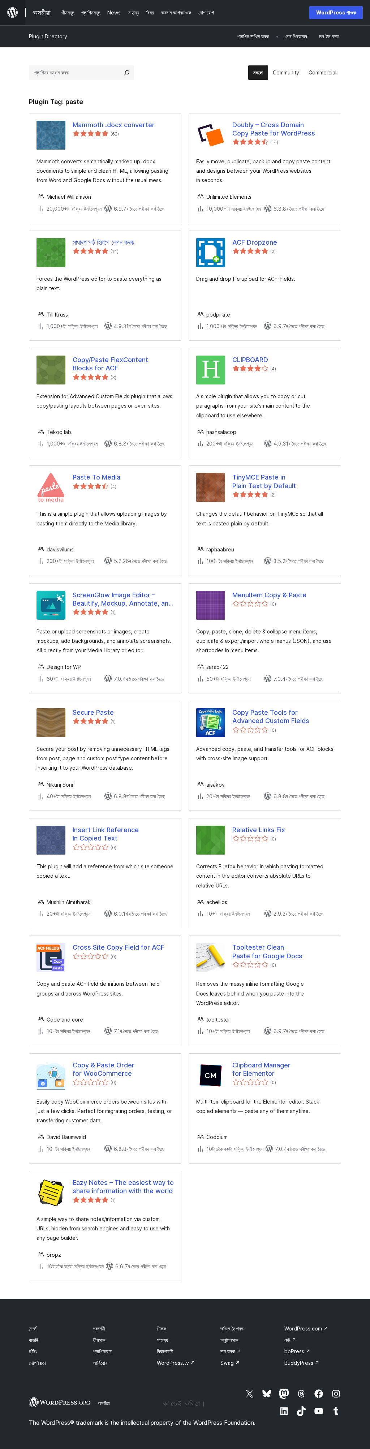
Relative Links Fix (258, 830)
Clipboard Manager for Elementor (261, 1069)
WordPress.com (306, 1328)
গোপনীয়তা (37, 1363)
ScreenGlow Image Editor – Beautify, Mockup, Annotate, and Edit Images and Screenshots (122, 599)
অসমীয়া (104, 1403)
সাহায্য (162, 1340)
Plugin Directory (48, 36)
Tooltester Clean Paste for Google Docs (267, 951)
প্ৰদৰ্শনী (99, 1328)
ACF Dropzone (254, 242)
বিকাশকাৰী (165, 1351)
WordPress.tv (176, 1363)
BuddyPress (301, 1363)
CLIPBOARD (250, 360)
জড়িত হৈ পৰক (232, 1328)
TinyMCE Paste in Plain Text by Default (264, 481)
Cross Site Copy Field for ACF (118, 947)
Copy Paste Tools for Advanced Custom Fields (270, 716)
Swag (230, 1363)
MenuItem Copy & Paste (269, 595)
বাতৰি (33, 1340)
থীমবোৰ (99, 1340)
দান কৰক (230, 1351)
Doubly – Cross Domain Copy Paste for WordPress (273, 129)
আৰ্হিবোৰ (100, 1363)
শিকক (161, 1328)
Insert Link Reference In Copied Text (106, 834)
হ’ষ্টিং (33, 1351)
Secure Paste (93, 712)
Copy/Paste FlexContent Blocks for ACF (110, 364)
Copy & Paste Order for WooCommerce (103, 1069)
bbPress (297, 1351)
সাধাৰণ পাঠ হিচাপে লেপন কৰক (103, 242)
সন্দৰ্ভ (32, 1328)
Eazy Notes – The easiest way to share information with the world (123, 1187)
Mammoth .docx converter (114, 125)
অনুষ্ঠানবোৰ (229, 1340)
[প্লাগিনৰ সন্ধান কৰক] (127, 72)
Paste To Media (96, 477)
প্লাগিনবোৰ (102, 1351)
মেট (290, 1340)
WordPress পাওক (336, 12)
